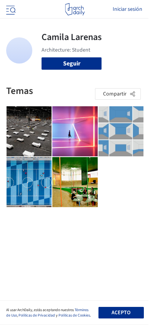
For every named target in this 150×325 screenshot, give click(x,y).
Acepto (121, 313)
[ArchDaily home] (75, 9)
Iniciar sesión (127, 9)
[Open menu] (10, 9)
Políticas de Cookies (74, 315)
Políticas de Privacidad (36, 315)
